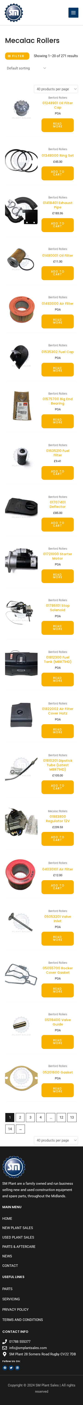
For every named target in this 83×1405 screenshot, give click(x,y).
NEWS (7, 1256)
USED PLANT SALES (18, 1237)
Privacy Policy (15, 1310)
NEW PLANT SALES (17, 1228)
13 (72, 1117)
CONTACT (10, 1266)
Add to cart (58, 173)
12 (61, 1117)
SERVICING (11, 1299)
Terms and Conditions (22, 1320)
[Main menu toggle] (73, 13)
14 (10, 1129)
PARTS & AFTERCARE (19, 1247)
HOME (7, 1219)
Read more (57, 125)
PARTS (7, 1289)
